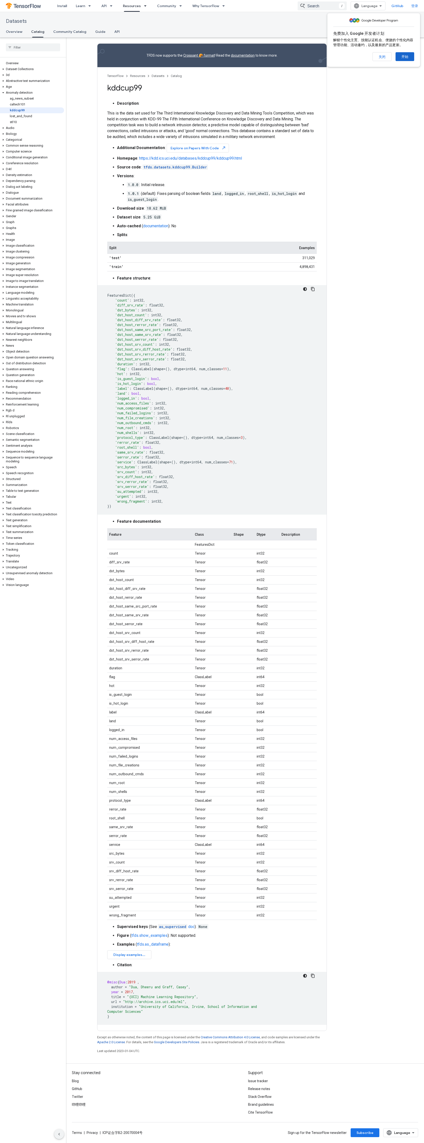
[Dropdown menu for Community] (182, 6)
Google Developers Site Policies (176, 1042)
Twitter (77, 1097)
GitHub (397, 6)
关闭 (382, 57)
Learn (80, 6)
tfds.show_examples (149, 935)
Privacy (92, 1133)
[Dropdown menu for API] (113, 6)
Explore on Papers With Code (198, 148)
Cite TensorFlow (260, 1112)
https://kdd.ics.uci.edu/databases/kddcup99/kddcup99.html (190, 158)
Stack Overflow (260, 1097)
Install (62, 6)
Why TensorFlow (205, 6)
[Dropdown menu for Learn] (91, 6)
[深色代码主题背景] (305, 289)
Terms (77, 1133)
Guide (100, 31)
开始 (404, 56)
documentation (243, 55)
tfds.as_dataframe (153, 944)
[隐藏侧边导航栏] (59, 1134)
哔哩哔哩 (79, 1104)
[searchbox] (33, 47)
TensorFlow (115, 76)
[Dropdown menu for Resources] (147, 6)
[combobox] (322, 5)
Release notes (259, 1089)
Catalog (37, 31)
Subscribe (365, 1132)
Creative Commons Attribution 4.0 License (230, 1037)
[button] (32, 69)
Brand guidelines (261, 1104)
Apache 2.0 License (111, 1042)
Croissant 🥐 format (199, 55)
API (104, 6)
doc (177, 926)
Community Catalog (69, 31)
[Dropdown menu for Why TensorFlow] (225, 6)
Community (166, 6)
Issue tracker (258, 1081)
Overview (14, 31)
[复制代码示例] (313, 289)
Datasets (16, 21)
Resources (132, 6)
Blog (75, 1081)
